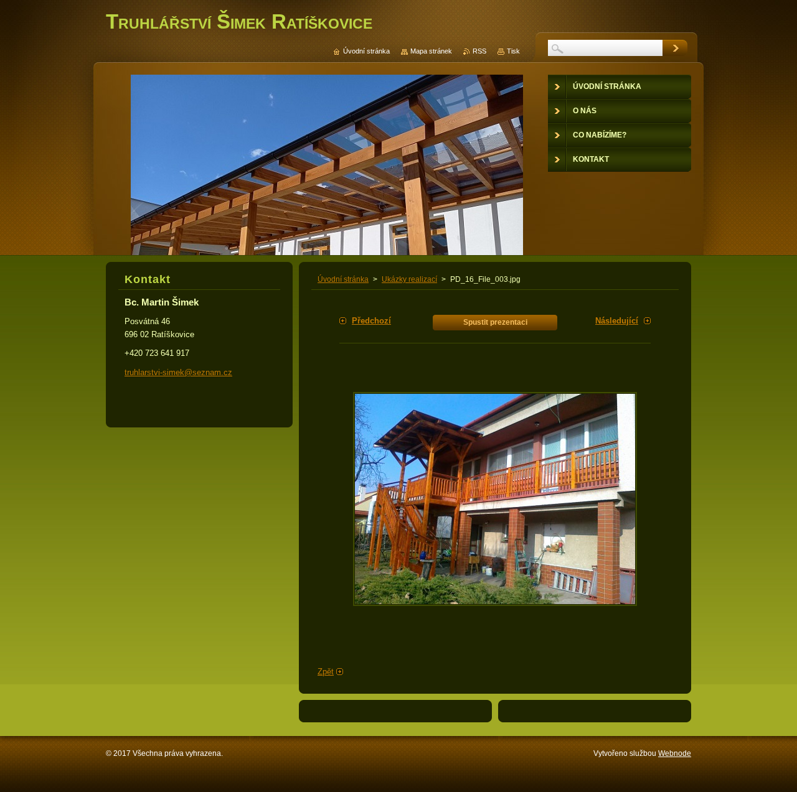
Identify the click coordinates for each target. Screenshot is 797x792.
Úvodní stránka (343, 279)
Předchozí (371, 320)
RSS (479, 51)
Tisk (513, 51)
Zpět (326, 671)
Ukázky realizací (409, 279)
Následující (616, 320)
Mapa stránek (431, 51)
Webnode (674, 753)
